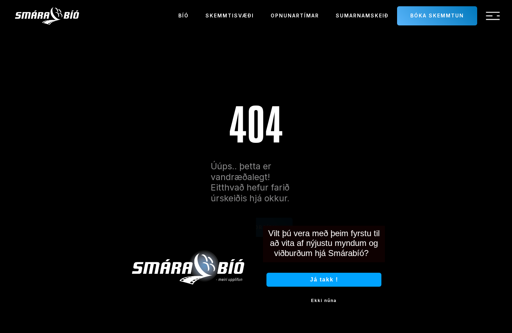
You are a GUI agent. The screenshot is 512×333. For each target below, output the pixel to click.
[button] (493, 16)
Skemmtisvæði (229, 15)
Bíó (183, 15)
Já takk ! (324, 279)
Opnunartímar (295, 15)
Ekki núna (324, 300)
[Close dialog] (384, 211)
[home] (47, 15)
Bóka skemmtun (437, 15)
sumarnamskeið (362, 15)
